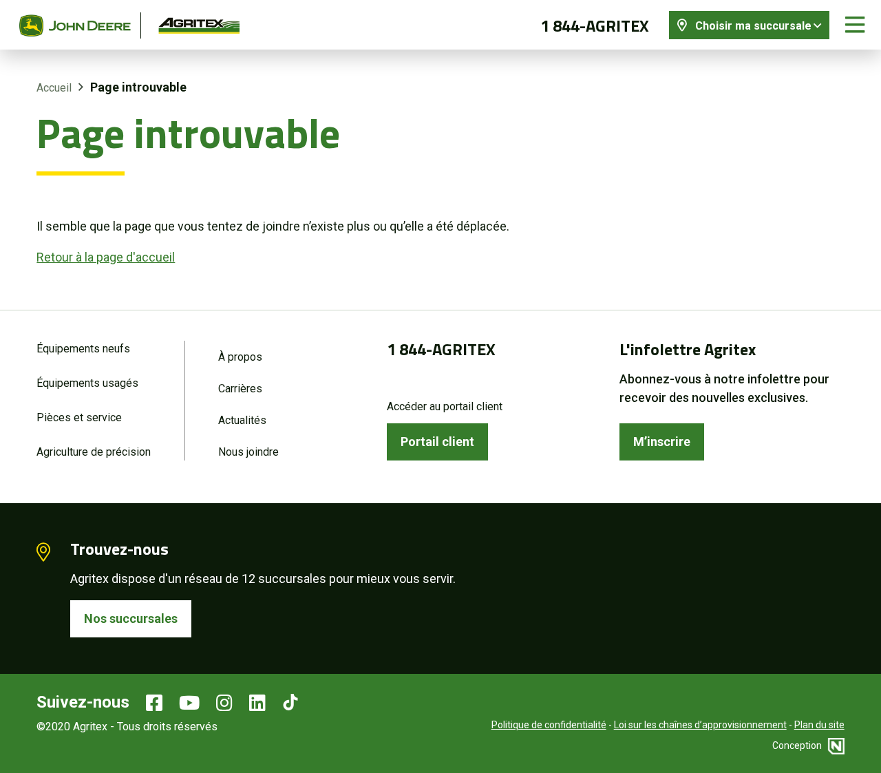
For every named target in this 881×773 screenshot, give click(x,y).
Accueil (54, 87)
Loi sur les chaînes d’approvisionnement (700, 724)
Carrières (240, 388)
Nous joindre (248, 451)
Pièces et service (79, 417)
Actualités (242, 420)
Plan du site (819, 724)
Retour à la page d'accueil (105, 257)
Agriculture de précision (93, 451)
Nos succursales (131, 618)
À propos (240, 356)
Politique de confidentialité (548, 724)
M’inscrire (661, 441)
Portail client (437, 441)
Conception (798, 745)
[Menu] (854, 25)
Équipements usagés (87, 383)
